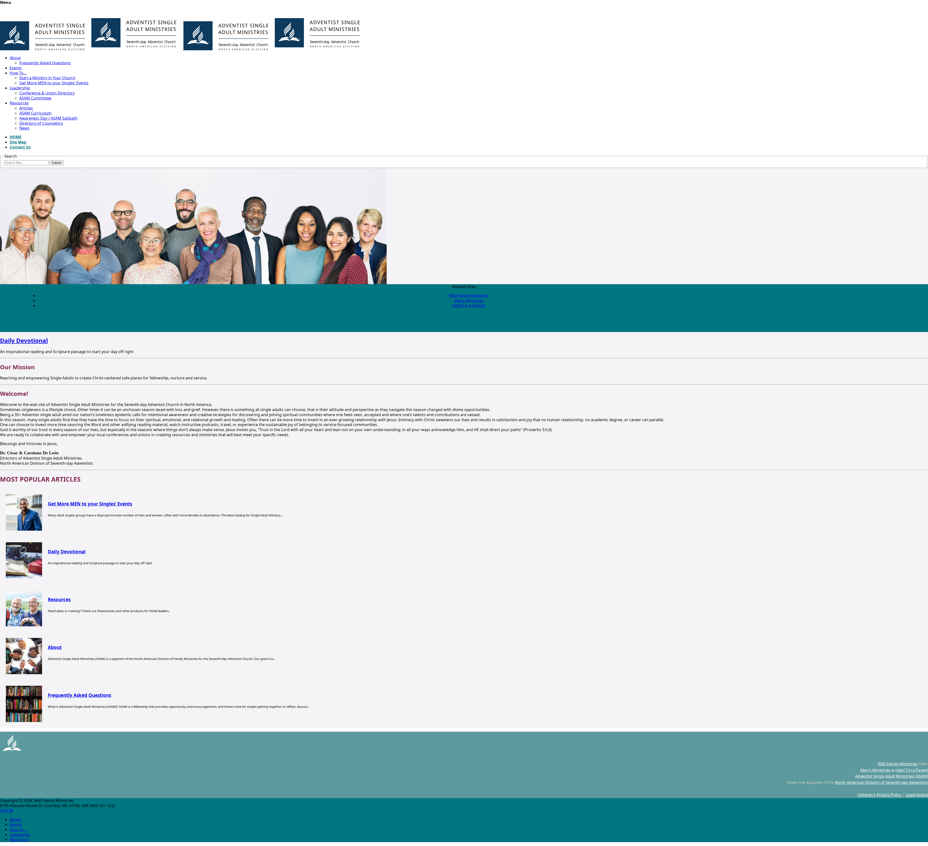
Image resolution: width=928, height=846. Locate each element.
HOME (16, 137)
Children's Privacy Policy (879, 794)
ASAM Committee (35, 98)
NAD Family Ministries (469, 295)
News (24, 128)
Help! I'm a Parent (911, 770)
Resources (19, 103)
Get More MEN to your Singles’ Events (53, 83)
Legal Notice (917, 794)
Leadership (20, 88)
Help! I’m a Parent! (469, 305)
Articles (26, 108)
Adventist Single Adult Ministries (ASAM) (891, 776)
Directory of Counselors (41, 123)
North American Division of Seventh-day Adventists (881, 782)
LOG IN (6, 810)
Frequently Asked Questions (45, 62)
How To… (18, 73)
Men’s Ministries (469, 300)
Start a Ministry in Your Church (47, 77)
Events (16, 68)
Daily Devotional (24, 340)
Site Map (18, 142)
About (15, 57)
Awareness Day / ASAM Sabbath (48, 118)
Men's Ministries (875, 770)
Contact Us (20, 147)
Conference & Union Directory (47, 93)
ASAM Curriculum (35, 113)
